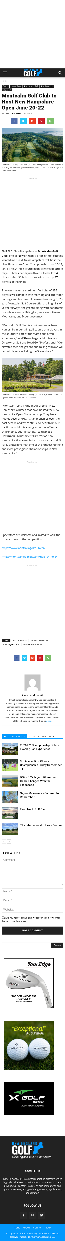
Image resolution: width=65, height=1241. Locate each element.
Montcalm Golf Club (39, 640)
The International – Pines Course (41, 825)
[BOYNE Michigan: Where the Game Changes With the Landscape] (10, 781)
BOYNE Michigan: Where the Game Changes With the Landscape (38, 780)
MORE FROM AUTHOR (41, 736)
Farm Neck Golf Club (33, 809)
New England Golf (31, 86)
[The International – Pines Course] (10, 829)
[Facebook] (23, 1215)
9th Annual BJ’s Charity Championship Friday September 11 (41, 764)
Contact (38, 1227)
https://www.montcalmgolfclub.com (24, 548)
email (48, 721)
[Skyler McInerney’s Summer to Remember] (10, 797)
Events (5, 86)
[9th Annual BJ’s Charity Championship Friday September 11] (10, 765)
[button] (60, 72)
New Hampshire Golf (32, 644)
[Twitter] (41, 1215)
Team (48, 1227)
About (26, 1227)
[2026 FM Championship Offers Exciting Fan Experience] (10, 749)
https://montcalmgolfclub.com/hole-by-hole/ (29, 556)
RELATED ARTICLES (14, 736)
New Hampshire (46, 86)
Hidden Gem (16, 86)
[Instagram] (32, 1215)
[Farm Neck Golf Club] (10, 813)
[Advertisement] (32, 34)
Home (5, 80)
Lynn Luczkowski (13, 113)
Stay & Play (7, 90)
